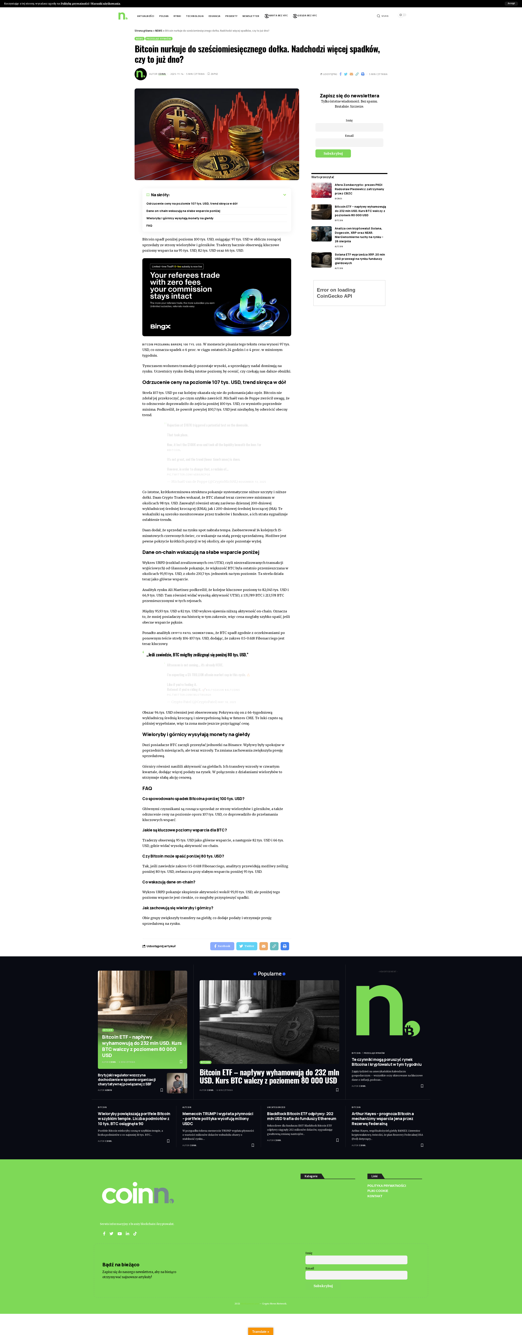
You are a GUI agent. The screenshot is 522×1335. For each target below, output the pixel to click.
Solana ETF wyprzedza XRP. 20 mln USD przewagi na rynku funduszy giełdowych (360, 258)
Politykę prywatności (75, 3)
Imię (349, 120)
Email (349, 136)
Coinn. (162, 74)
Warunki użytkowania (105, 3)
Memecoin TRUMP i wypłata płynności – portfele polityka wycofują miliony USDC (217, 1118)
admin (108, 1090)
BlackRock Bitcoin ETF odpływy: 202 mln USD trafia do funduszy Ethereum (301, 1116)
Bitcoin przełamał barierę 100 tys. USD (171, 344)
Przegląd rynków (159, 38)
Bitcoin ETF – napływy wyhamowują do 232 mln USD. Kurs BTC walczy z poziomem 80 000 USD (360, 211)
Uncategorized (276, 1107)
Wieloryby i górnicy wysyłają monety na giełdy (179, 218)
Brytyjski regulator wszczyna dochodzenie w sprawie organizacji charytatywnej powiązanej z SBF (127, 1079)
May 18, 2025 (227, 702)
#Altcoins (232, 690)
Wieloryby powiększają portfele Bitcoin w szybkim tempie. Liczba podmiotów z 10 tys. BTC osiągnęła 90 (134, 1118)
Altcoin (339, 246)
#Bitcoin (173, 450)
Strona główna (143, 31)
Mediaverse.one (250, 1303)
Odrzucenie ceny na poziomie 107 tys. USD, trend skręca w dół (192, 203)
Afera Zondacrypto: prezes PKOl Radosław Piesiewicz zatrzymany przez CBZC (359, 189)
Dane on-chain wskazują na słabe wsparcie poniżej (183, 211)
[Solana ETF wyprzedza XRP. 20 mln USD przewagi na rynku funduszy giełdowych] (321, 260)
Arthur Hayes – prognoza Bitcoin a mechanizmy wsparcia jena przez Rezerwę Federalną (383, 1118)
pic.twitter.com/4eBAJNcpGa (188, 474)
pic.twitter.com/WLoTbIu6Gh (189, 695)
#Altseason (215, 690)
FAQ (149, 225)
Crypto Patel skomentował (192, 633)
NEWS (158, 31)
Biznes (338, 198)
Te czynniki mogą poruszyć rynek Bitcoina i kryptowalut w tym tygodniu (386, 1062)
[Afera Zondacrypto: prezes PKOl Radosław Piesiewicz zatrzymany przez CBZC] (321, 190)
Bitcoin (339, 220)
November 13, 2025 (252, 482)
